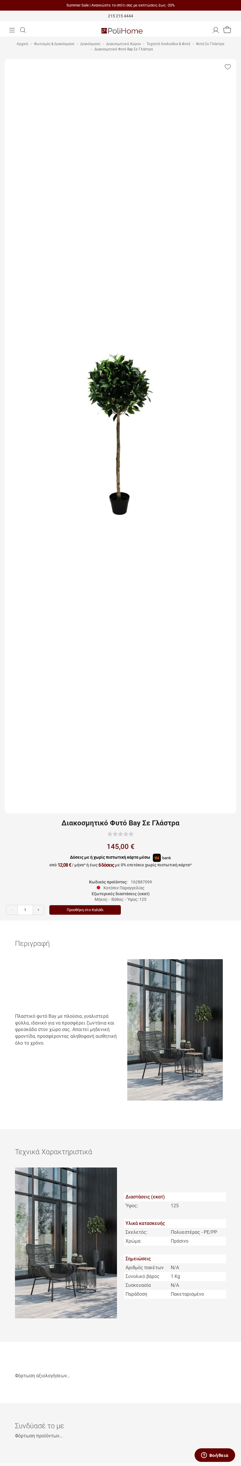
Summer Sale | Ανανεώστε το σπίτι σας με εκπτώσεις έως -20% (120, 5)
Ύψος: (131, 1205)
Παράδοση (136, 1294)
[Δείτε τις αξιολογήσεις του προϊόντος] (120, 834)
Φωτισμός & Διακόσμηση (54, 44)
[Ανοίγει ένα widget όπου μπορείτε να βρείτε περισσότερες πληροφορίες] (214, 1455)
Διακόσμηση (90, 44)
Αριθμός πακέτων (144, 1267)
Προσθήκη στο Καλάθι (85, 910)
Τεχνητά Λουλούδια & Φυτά (168, 44)
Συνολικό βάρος (142, 1276)
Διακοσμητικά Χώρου (123, 44)
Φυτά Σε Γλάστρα (210, 44)
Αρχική (22, 44)
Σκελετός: (136, 1232)
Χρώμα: (133, 1241)
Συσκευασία (138, 1285)
